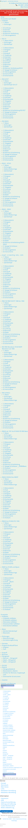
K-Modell (5, 21)
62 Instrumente (8, 74)
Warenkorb (4, 785)
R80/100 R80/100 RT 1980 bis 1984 (13, 301)
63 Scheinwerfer (8, 76)
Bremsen (5, 654)
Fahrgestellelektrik (9, 669)
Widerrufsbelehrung (7, 808)
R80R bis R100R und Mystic (10, 567)
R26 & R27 (5, 79)
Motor (4, 629)
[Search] (2, 687)
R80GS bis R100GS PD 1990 (10, 521)
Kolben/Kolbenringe (10, 169)
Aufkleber (5, 616)
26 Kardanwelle (8, 99)
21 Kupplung (7, 55)
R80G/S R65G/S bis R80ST (10, 477)
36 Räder (6, 66)
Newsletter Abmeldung (8, 792)
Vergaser (6, 647)
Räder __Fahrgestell (9, 662)
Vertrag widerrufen (6, 811)
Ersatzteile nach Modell (8, 19)
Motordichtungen (8, 638)
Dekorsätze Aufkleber (10, 622)
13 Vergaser (7, 50)
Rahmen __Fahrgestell (10, 658)
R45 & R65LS (6, 393)
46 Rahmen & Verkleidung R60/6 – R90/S (14, 243)
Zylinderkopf (8, 44)
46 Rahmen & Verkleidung (11, 152)
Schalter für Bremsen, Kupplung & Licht (14, 674)
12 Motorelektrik (8, 48)
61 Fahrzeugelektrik (9, 35)
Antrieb (4, 665)
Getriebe (5, 643)
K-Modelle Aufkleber (9, 618)
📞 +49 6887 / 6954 (22, 5)
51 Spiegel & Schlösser (10, 70)
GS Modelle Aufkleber (10, 620)
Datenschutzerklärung (8, 802)
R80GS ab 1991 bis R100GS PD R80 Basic (15, 431)
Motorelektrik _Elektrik (10, 671)
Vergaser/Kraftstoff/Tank (10, 645)
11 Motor (6, 22)
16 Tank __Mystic (8, 582)
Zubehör (5, 680)
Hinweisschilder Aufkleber (11, 624)
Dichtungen (7, 24)
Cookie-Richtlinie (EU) (8, 806)
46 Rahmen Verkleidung (10, 33)
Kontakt (3, 783)
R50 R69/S (5, 121)
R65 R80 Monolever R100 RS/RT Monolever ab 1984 (12, 348)
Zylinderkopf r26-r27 (10, 85)
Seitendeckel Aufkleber (10, 626)
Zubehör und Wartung (8, 683)
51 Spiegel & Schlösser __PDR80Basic (14, 466)
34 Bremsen (7, 31)
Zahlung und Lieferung (8, 804)
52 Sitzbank (6, 200)
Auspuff (4, 653)
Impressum (4, 798)
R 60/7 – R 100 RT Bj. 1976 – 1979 (12, 255)
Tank (4, 649)
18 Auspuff (6, 53)
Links (2, 789)
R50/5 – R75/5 (6, 163)
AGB (2, 800)
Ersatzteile (4, 614)
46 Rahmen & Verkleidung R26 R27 (14, 110)
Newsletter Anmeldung (8, 791)
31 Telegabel (7, 59)
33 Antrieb (6, 30)
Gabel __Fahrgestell (9, 660)
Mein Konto (24, 7)
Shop (2, 17)
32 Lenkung (6, 28)
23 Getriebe (7, 57)
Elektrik (4, 667)
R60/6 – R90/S (6, 209)
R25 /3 (4, 39)
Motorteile (6, 633)
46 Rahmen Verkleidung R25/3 (13, 68)
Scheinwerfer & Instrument (11, 676)
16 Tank (5, 51)
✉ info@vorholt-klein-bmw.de (18, 3)
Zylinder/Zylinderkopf (10, 631)
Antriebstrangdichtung (10, 640)
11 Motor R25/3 (8, 41)
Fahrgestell (5, 656)
